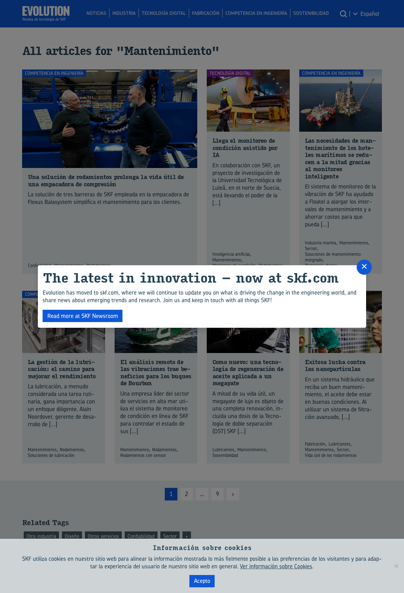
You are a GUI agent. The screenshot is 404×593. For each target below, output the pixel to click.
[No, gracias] (396, 566)
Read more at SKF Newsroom (82, 316)
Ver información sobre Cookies (276, 566)
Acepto (202, 581)
